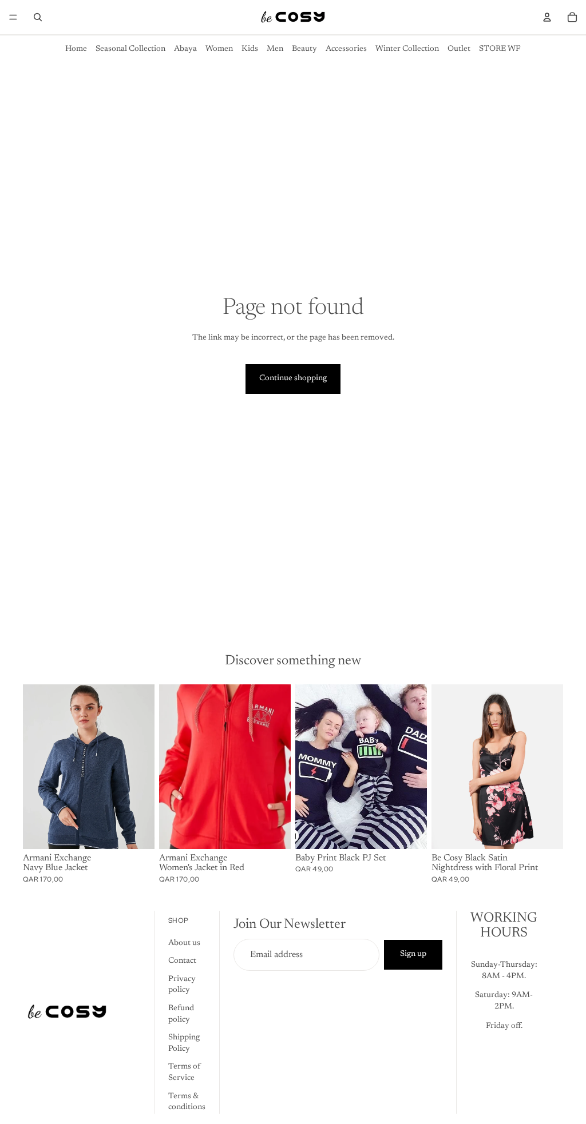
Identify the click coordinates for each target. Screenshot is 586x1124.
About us (184, 943)
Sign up (413, 954)
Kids (249, 49)
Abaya (185, 49)
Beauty (304, 49)
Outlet (459, 49)
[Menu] (13, 17)
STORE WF (500, 49)
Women (219, 49)
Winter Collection (407, 49)
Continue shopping (293, 378)
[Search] (37, 17)
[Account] (547, 17)
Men (275, 49)
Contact (182, 961)
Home (76, 49)
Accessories (346, 49)
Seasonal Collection (130, 49)
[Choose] (136, 831)
